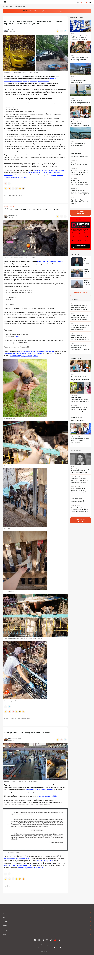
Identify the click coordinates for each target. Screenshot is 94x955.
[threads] (59, 940)
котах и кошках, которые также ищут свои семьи (36, 351)
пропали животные (24, 719)
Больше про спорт (80, 520)
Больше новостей (80, 212)
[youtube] (55, 940)
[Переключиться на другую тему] (82, 2)
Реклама (29, 2)
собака (6, 719)
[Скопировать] (65, 31)
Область (17, 2)
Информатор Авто (58, 947)
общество (12, 195)
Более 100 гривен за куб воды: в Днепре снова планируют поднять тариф (51, 11)
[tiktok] (51, 940)
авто (5, 195)
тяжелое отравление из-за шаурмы (31, 868)
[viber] (47, 940)
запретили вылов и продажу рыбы (16, 858)
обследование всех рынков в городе (39, 790)
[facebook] (35, 940)
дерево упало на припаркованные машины (48, 170)
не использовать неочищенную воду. (17, 865)
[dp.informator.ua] (5, 2)
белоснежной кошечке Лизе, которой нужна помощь (23, 353)
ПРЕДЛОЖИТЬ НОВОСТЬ (47, 908)
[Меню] (90, 2)
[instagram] (39, 940)
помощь (13, 719)
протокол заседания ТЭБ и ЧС (48, 796)
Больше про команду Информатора (80, 293)
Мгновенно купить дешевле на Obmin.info (80, 246)
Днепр (11, 2)
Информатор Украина (37, 947)
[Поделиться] (61, 31)
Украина (23, 2)
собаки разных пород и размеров (50, 261)
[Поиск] (86, 2)
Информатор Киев (48, 947)
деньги (20, 195)
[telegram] (43, 940)
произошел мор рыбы (45, 861)
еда (5, 886)
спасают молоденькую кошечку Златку (24, 356)
